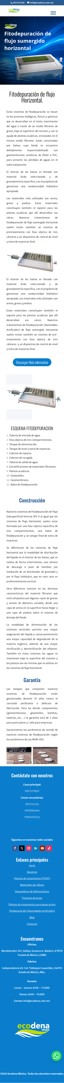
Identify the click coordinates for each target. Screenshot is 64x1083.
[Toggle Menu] (53, 12)
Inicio (32, 865)
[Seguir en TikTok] (49, 848)
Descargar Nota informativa (32, 362)
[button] (56, 1056)
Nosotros (32, 872)
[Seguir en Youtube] (42, 848)
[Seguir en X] (22, 848)
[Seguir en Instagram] (28, 848)
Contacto (32, 923)
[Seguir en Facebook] (15, 848)
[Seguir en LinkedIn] (35, 848)
